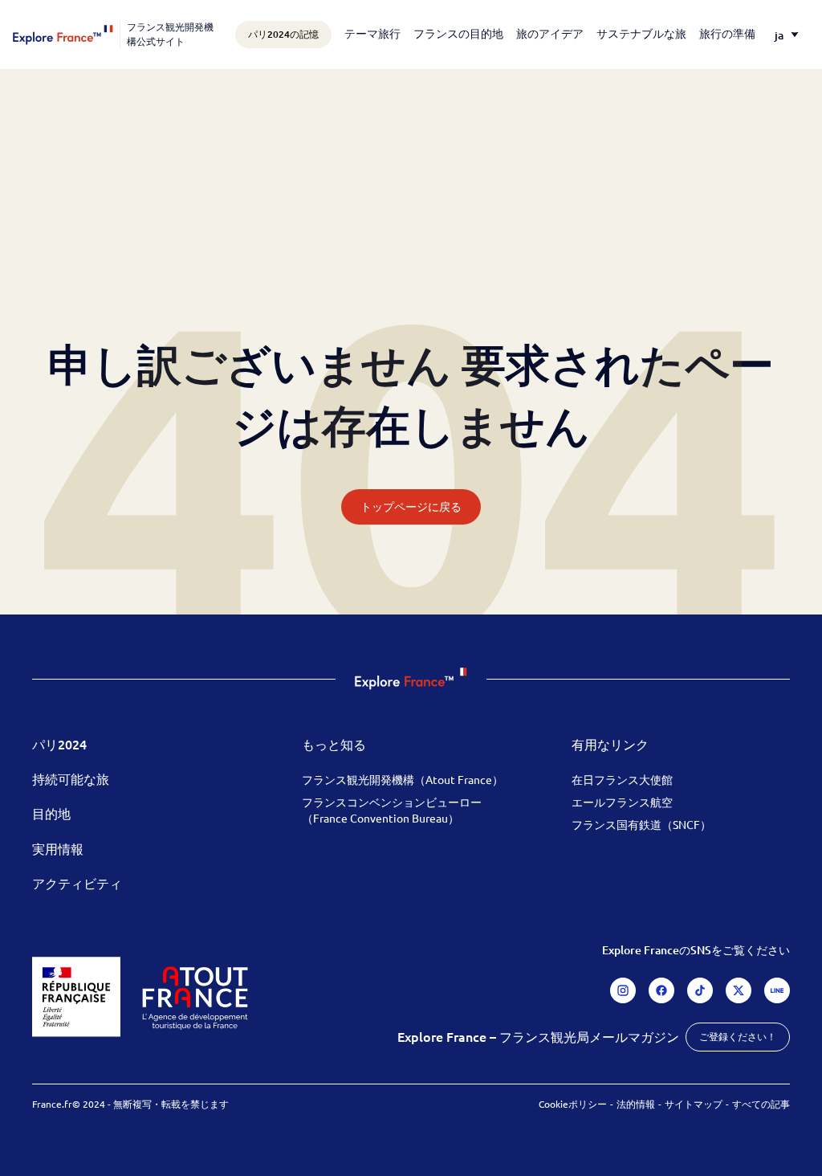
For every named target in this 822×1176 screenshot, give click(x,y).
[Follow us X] (738, 990)
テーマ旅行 (372, 33)
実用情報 (57, 848)
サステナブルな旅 (641, 33)
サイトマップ (693, 1103)
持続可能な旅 (70, 778)
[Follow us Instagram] (623, 990)
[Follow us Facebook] (661, 990)
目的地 (51, 813)
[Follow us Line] (777, 990)
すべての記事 (761, 1103)
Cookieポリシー (573, 1103)
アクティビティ (77, 883)
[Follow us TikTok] (700, 990)
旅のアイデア (550, 33)
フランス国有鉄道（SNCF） (641, 824)
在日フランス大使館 (622, 779)
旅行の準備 (727, 33)
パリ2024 (59, 744)
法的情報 (635, 1103)
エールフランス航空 (622, 801)
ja (779, 35)
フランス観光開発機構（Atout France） (402, 779)
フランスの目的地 (458, 33)
